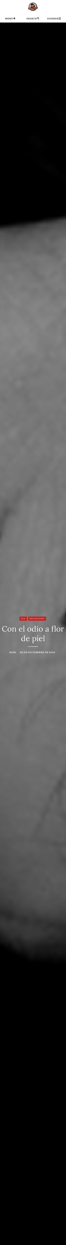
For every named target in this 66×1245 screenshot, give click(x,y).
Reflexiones (37, 618)
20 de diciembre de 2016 (37, 652)
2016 (23, 618)
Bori (12, 652)
